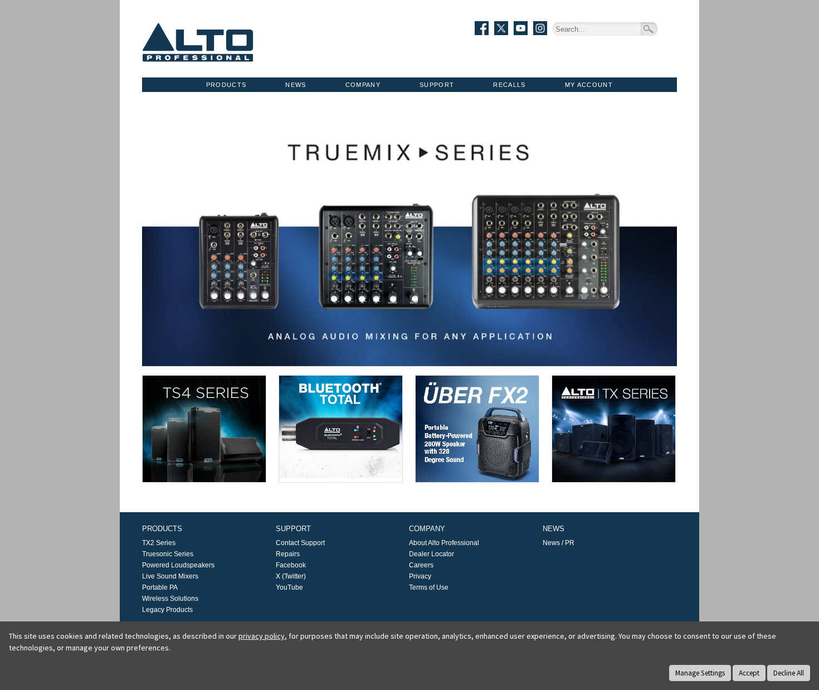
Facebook (291, 565)
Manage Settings (700, 673)
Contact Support (300, 543)
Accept (749, 673)
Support (437, 84)
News (295, 84)
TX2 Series (159, 543)
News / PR (558, 543)
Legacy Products (167, 610)
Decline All (788, 673)
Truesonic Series (167, 554)
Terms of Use (428, 587)
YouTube (289, 587)
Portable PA (160, 587)
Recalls (509, 84)
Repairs (288, 554)
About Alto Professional (444, 543)
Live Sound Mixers (170, 576)
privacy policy (261, 636)
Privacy (420, 576)
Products (226, 84)
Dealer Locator (431, 554)
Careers (421, 565)
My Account (589, 84)
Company (363, 84)
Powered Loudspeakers (178, 565)
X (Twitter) (291, 576)
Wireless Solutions (170, 598)
